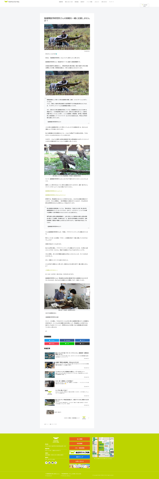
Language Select (144, 5)
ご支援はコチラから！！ (51, 270)
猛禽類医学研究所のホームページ (53, 191)
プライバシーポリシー (66, 475)
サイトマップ (49, 475)
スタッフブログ (48, 336)
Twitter (55, 463)
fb (46, 463)
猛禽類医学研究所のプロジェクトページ (55, 195)
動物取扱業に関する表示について (53, 473)
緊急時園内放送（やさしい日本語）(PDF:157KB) (71, 473)
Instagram (52, 463)
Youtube (49, 463)
